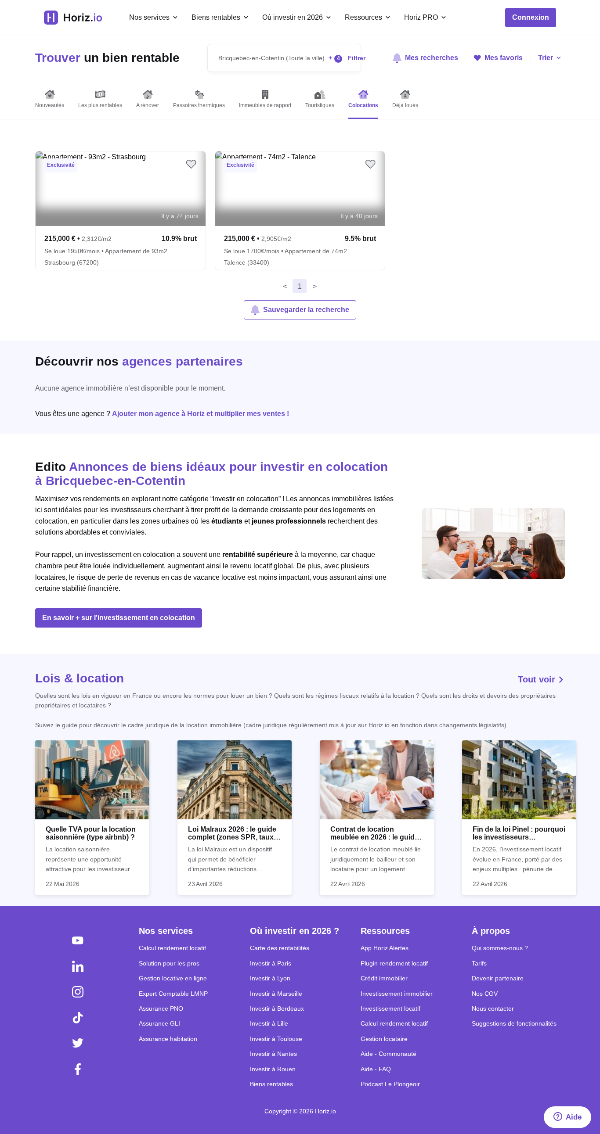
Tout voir (538, 679)
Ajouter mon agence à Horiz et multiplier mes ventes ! (200, 413)
